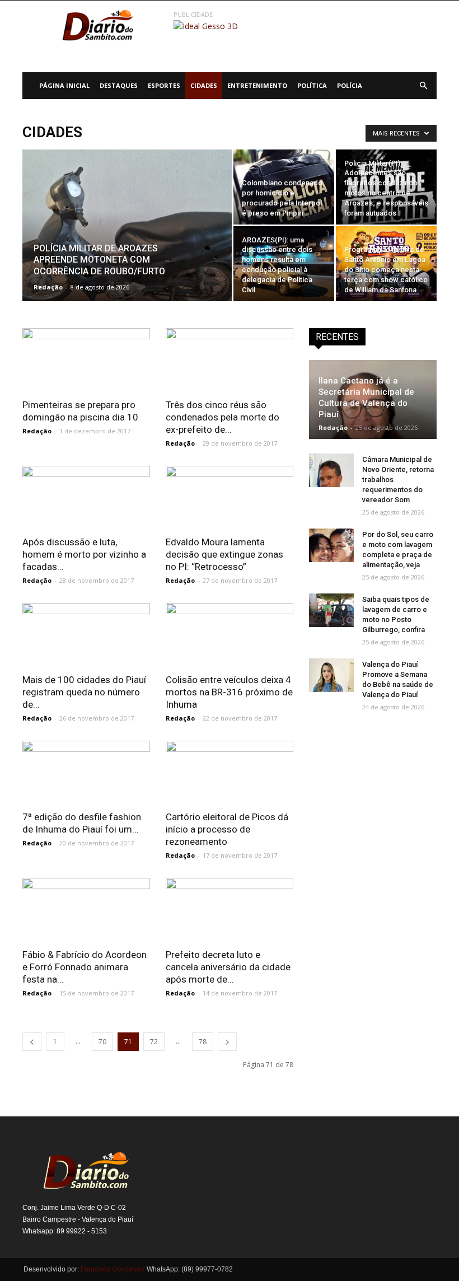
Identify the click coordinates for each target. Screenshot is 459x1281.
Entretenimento (257, 85)
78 (203, 1041)
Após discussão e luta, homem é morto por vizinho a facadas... (84, 554)
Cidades (203, 85)
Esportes (164, 85)
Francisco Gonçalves (112, 1269)
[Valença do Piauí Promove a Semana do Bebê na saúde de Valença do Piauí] (331, 675)
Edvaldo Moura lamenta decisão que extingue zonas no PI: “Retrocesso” (224, 554)
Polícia (349, 85)
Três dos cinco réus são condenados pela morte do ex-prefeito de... (222, 417)
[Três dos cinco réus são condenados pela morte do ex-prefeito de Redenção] (229, 359)
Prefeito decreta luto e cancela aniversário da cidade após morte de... (228, 967)
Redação (48, 287)
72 (154, 1041)
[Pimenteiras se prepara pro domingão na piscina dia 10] (86, 359)
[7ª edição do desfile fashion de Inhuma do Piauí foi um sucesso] (86, 772)
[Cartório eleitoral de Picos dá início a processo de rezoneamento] (229, 772)
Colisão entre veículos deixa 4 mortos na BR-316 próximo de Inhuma (229, 692)
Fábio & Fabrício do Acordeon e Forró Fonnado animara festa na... (84, 967)
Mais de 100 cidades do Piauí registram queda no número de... (84, 692)
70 (102, 1041)
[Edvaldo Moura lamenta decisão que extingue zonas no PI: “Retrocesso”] (229, 497)
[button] (423, 85)
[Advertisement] (373, 795)
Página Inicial (64, 85)
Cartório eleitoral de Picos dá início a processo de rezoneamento (227, 829)
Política (312, 85)
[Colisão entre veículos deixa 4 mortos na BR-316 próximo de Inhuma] (229, 634)
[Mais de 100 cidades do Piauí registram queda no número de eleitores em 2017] (86, 634)
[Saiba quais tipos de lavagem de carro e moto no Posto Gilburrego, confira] (331, 610)
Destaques (119, 85)
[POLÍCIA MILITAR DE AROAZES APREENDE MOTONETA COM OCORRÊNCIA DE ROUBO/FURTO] (127, 240)
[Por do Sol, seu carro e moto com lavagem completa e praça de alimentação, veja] (331, 545)
